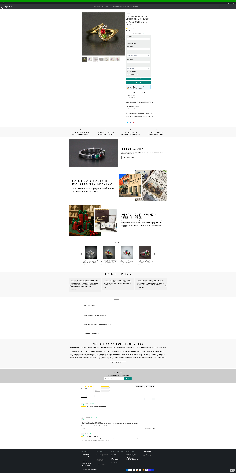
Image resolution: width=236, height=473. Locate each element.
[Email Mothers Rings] (1, 3)
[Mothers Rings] (7, 7)
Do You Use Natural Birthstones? (92, 311)
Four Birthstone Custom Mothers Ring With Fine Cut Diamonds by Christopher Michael (109, 261)
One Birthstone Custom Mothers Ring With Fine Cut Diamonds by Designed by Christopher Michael (91, 261)
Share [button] (84, 412)
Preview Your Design (138, 78)
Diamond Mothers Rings (86, 456)
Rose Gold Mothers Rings (86, 463)
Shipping (112, 457)
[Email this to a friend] (137, 122)
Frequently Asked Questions (131, 457)
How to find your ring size (131, 71)
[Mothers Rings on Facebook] (3, 3)
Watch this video (152, 152)
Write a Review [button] (151, 386)
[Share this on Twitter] (127, 122)
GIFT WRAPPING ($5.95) (133, 74)
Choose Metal (130, 36)
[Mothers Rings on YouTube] (7, 3)
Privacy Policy (113, 460)
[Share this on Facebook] (130, 122)
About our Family (114, 454)
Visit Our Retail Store (19, 3)
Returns (112, 458)
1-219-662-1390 (11, 3)
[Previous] (69, 286)
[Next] (166, 286)
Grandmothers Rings (85, 458)
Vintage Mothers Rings (86, 465)
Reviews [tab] (83, 396)
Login (230, 3)
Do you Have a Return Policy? (91, 333)
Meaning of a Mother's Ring (131, 455)
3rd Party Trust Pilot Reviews (118, 362)
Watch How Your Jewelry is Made (130, 157)
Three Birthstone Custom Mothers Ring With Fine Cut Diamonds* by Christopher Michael (97, 409)
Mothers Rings (87, 469)
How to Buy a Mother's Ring (131, 454)
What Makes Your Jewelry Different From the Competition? (99, 324)
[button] (98, 6)
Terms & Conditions (114, 462)
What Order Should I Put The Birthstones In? (95, 315)
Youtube (161, 134)
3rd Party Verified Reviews (115, 459)
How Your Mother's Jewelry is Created (132, 459)
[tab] (84, 59)
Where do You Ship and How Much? (93, 329)
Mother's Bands (84, 461)
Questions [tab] (91, 396)
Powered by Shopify (93, 469)
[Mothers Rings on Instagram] (5, 3)
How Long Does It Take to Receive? (93, 320)
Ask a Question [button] (140, 386)
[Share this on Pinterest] (133, 122)
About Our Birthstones (130, 458)
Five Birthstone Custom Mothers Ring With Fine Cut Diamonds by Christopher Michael (127, 261)
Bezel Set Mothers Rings (86, 454)
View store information (131, 97)
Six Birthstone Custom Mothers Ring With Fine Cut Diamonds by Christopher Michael (145, 261)
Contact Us (113, 455)
